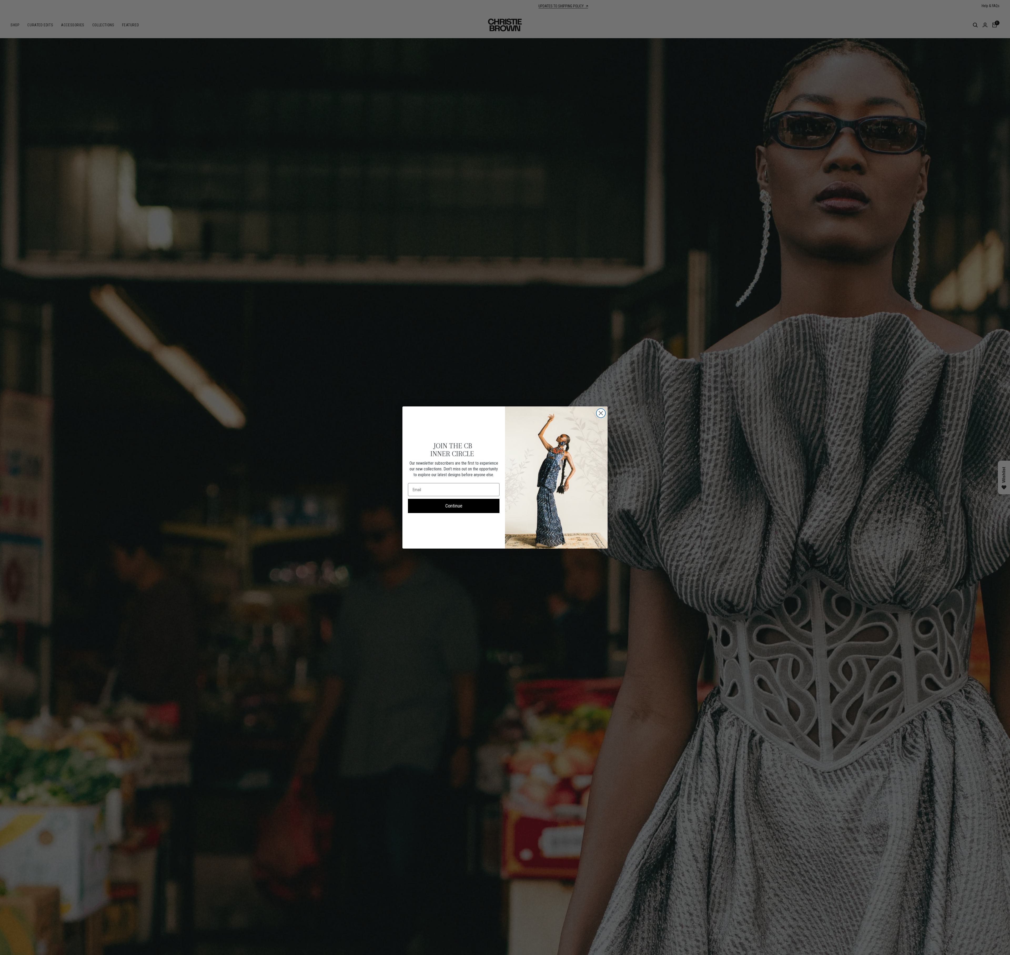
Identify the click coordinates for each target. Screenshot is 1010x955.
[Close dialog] (600, 413)
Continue (453, 506)
